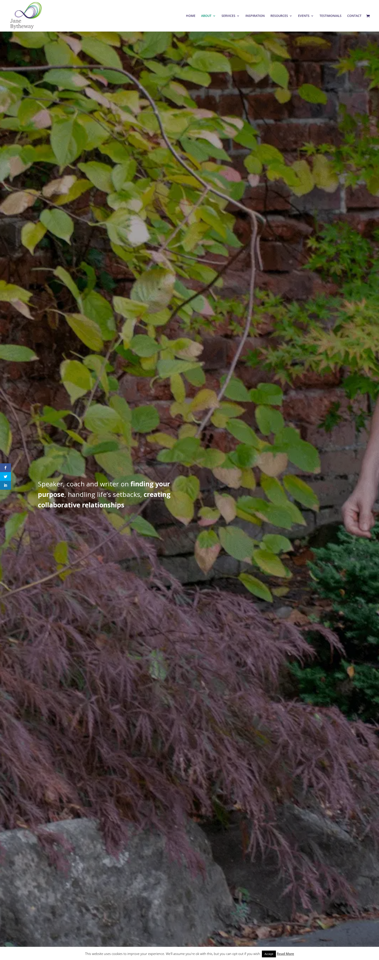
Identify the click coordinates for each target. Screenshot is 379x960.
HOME (190, 16)
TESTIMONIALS (330, 16)
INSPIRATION (255, 16)
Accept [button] (269, 954)
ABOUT (206, 16)
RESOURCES (279, 16)
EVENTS (303, 16)
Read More (285, 953)
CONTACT (354, 16)
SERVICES (228, 16)
